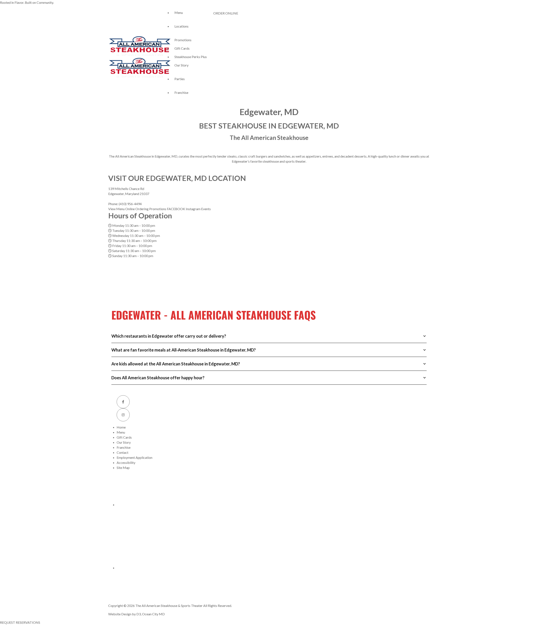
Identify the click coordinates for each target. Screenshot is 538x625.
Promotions (182, 40)
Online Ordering (137, 209)
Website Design (119, 614)
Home (121, 427)
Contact (122, 452)
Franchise (181, 92)
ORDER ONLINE (225, 13)
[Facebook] (123, 401)
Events (206, 209)
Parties (179, 79)
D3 (138, 614)
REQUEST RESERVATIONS (20, 622)
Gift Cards (182, 48)
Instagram (193, 209)
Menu (178, 13)
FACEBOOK (176, 209)
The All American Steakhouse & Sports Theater (169, 606)
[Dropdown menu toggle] (174, 19)
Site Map (123, 468)
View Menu (116, 209)
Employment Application (134, 457)
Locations (181, 26)
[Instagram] (123, 415)
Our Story (181, 65)
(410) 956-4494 (130, 204)
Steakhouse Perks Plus (190, 57)
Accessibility (126, 462)
